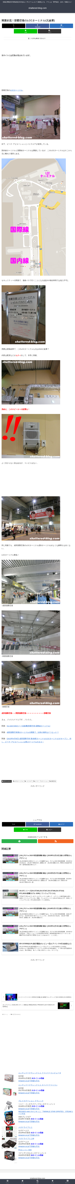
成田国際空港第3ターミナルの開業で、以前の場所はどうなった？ (33, 732)
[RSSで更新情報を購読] (55, 841)
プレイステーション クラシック (30, 1101)
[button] (49, 31)
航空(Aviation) (7, 781)
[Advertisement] (37, 46)
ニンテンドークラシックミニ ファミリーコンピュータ (39, 1073)
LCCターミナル (16, 90)
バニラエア (29, 781)
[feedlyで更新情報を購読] (19, 841)
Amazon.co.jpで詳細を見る (29, 1081)
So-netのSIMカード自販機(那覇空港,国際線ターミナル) (28, 726)
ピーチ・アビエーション (41, 781)
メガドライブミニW (26, 1139)
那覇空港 (53, 781)
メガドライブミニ (25, 1127)
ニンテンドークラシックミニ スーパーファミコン (38, 1085)
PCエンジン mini (25, 1150)
